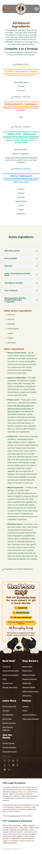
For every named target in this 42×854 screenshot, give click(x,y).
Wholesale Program (10, 751)
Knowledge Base (26, 597)
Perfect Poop (26, 695)
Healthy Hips (26, 683)
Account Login (8, 683)
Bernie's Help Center (17, 622)
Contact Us (6, 666)
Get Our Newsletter (9, 747)
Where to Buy (27, 671)
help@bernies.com (22, 613)
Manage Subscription (10, 687)
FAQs (4, 679)
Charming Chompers (29, 679)
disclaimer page (14, 816)
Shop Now (8, 9)
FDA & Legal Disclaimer (30, 719)
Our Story (6, 710)
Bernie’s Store (27, 666)
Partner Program (8, 743)
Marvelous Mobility (29, 687)
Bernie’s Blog (7, 719)
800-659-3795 (22, 608)
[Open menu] (37, 9)
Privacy (24, 710)
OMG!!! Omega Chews (30, 691)
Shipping (25, 706)
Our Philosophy (8, 715)
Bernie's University (9, 723)
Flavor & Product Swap (11, 671)
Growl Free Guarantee (11, 675)
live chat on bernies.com (22, 617)
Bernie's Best (21, 9)
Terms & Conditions (29, 715)
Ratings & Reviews (29, 675)
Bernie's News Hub (9, 706)
